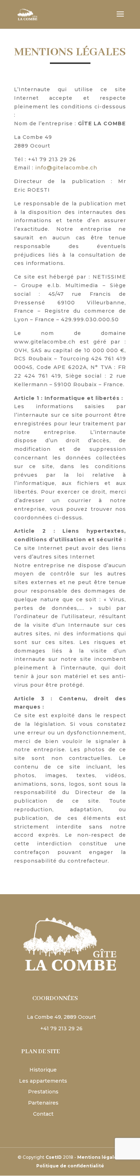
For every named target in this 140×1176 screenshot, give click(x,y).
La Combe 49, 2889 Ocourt (57, 1017)
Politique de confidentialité (70, 1165)
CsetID (54, 1157)
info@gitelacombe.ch (66, 167)
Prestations (43, 1091)
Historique (43, 1070)
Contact (43, 1114)
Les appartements (43, 1081)
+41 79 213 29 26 (57, 1028)
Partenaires (43, 1103)
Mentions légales (98, 1157)
